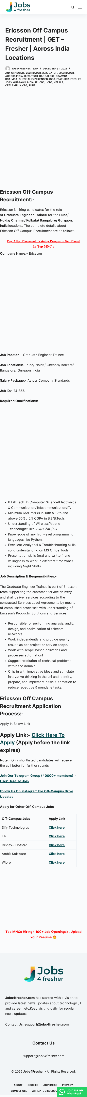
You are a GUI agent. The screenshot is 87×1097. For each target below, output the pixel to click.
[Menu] (80, 7)
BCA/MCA (11, 79)
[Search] (72, 7)
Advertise (50, 1085)
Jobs (49, 82)
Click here (57, 827)
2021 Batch (33, 72)
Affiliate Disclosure (46, 1090)
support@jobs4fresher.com (43, 1056)
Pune (32, 85)
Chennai (24, 79)
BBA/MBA (62, 76)
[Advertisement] (43, 138)
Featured (62, 79)
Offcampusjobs (16, 85)
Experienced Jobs (43, 79)
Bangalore (46, 76)
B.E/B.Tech (31, 76)
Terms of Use (18, 1090)
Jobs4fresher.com (20, 998)
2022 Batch (49, 72)
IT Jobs (40, 82)
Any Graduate (15, 72)
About (18, 1085)
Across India (14, 76)
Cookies (33, 1085)
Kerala (59, 82)
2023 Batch (66, 72)
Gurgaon (19, 82)
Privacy (67, 1085)
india (30, 82)
